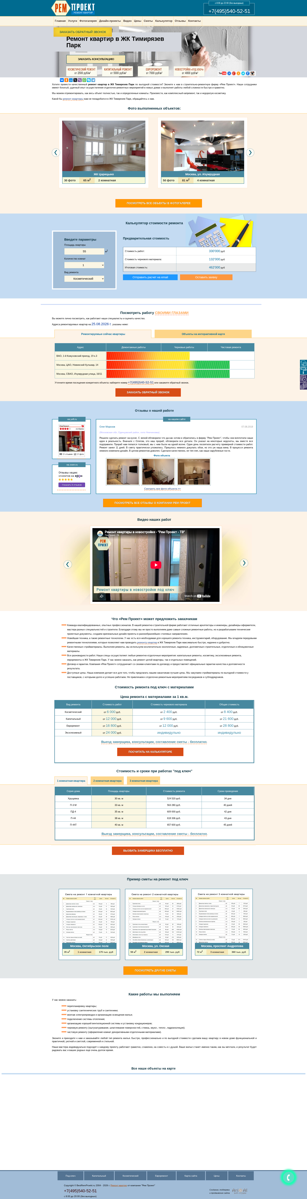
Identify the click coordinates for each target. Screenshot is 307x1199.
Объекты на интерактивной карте (203, 334)
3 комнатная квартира (144, 780)
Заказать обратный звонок (82, 32)
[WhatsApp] (84, 80)
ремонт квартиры (73, 98)
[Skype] (89, 80)
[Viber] (80, 80)
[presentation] (56, 152)
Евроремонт (161, 1175)
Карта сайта (191, 1175)
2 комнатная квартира (107, 780)
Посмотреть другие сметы (155, 970)
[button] (60, 197)
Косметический (130, 1175)
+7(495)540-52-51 (229, 11)
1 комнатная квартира (71, 780)
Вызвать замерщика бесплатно (148, 850)
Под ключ (70, 1175)
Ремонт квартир (118, 1185)
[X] (75, 80)
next (244, 563)
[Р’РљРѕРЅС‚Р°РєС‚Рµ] (62, 80)
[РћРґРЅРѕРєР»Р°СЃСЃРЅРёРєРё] (66, 80)
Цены (217, 1175)
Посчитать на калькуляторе (150, 751)
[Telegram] (93, 80)
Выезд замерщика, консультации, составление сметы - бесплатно (154, 742)
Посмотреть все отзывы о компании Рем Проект (152, 502)
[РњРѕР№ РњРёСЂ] (71, 80)
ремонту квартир (147, 642)
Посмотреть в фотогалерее (159, 203)
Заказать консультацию (96, 59)
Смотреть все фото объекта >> (162, 488)
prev (68, 564)
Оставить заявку (206, 277)
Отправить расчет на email (150, 277)
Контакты (241, 1175)
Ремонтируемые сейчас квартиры (103, 334)
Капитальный (99, 1175)
